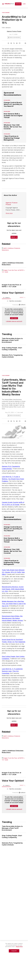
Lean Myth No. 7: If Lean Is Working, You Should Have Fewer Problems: (13, 479)
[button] (3, 4)
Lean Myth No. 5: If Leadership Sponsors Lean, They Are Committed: (12, 671)
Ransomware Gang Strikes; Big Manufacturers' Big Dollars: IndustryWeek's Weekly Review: (12, 618)
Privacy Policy (19, 946)
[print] (25, 43)
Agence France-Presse (14, 31)
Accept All (14, 950)
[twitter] (14, 43)
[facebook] (8, 43)
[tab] (6, 297)
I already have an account (14, 321)
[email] (19, 43)
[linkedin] (11, 43)
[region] (14, 301)
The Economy (6, 12)
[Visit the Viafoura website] (22, 304)
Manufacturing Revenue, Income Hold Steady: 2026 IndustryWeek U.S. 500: (13, 589)
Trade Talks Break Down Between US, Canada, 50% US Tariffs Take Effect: (13, 572)
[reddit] (17, 43)
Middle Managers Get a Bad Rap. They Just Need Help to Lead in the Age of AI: (14, 604)
